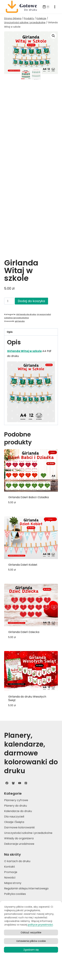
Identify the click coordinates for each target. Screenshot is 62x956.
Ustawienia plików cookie (31, 941)
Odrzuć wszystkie (31, 932)
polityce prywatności (40, 924)
